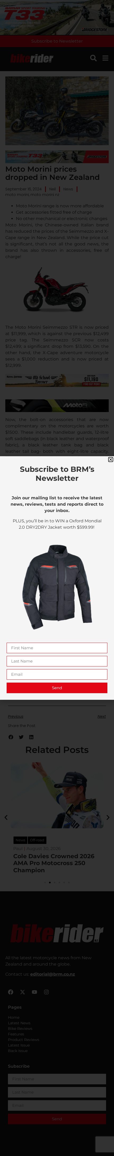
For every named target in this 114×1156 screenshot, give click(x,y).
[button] (111, 460)
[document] (57, 578)
